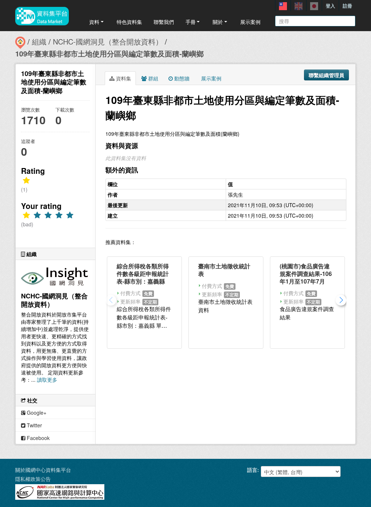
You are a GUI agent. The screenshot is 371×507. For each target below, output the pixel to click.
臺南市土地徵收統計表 (224, 270)
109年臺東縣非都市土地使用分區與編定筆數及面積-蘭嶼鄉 (109, 53)
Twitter (33, 425)
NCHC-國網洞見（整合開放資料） (108, 41)
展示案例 (250, 21)
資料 (94, 21)
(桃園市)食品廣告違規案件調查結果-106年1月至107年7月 (306, 273)
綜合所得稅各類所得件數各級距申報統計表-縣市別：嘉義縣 (143, 273)
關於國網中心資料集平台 (43, 469)
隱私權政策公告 (33, 478)
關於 (218, 21)
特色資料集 (129, 21)
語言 (252, 469)
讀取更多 (47, 379)
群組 (152, 78)
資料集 (122, 78)
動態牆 (181, 78)
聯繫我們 (164, 21)
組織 (39, 41)
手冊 (191, 21)
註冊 (347, 5)
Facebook (37, 437)
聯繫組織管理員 (326, 75)
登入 (330, 5)
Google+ (35, 412)
